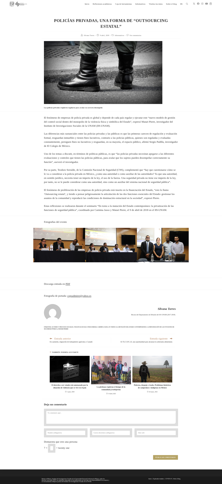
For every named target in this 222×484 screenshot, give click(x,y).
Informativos (119, 35)
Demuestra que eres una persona (60, 441)
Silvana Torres (89, 35)
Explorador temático (158, 479)
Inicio (150, 479)
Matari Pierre (63, 329)
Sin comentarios (135, 35)
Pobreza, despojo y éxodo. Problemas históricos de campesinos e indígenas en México (152, 386)
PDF (68, 283)
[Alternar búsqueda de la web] (187, 4)
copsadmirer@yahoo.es (79, 295)
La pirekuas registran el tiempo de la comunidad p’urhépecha (111, 388)
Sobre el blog (176, 479)
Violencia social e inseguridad (85, 327)
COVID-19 (168, 479)
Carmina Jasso (102, 327)
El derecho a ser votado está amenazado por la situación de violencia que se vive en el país (70, 386)
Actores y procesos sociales (62, 327)
